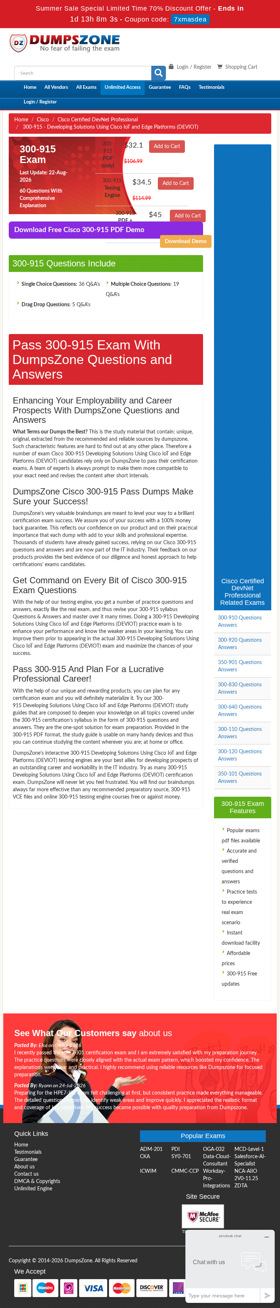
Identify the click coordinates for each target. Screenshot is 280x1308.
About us (24, 1166)
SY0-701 (181, 1156)
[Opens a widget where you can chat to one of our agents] (230, 1266)
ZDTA (240, 1185)
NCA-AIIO (245, 1171)
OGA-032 (214, 1149)
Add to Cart (167, 146)
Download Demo (186, 241)
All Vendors (56, 87)
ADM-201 (151, 1149)
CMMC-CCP (185, 1171)
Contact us (26, 1174)
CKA (145, 1156)
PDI (175, 1149)
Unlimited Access (123, 87)
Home (30, 87)
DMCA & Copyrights (37, 1181)
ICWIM (148, 1171)
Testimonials (212, 87)
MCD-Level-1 (249, 1149)
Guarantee (160, 87)
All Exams (86, 87)
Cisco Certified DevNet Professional (98, 119)
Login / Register (40, 102)
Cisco (43, 119)
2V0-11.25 (246, 1178)
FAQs (185, 87)
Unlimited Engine (33, 1188)
